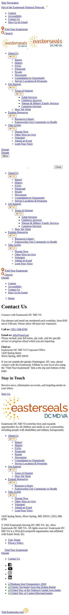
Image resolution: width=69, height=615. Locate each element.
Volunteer (20, 137)
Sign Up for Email (17, 22)
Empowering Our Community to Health (36, 122)
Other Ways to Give (25, 134)
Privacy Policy (15, 542)
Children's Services (31, 100)
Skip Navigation (10, 2)
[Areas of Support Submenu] (19, 94)
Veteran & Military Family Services (40, 103)
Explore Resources (18, 112)
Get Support (14, 84)
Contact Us (14, 19)
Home (11, 298)
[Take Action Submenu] (12, 128)
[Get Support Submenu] (12, 87)
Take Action (14, 125)
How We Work (23, 109)
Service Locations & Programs (31, 81)
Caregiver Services (31, 106)
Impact (18, 59)
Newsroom (20, 75)
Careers (12, 13)
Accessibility (15, 16)
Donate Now (21, 131)
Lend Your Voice (24, 143)
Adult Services (29, 97)
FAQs (18, 65)
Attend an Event (23, 140)
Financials (20, 68)
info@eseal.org (21, 335)
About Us (13, 53)
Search (9, 33)
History (19, 62)
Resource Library (24, 485)
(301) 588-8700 (19, 329)
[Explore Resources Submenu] (12, 116)
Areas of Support (24, 90)
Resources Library (24, 119)
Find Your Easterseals (16, 29)
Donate (5, 553)
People (18, 72)
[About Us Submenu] (12, 56)
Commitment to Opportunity (30, 78)
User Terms (14, 539)
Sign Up (5, 394)
